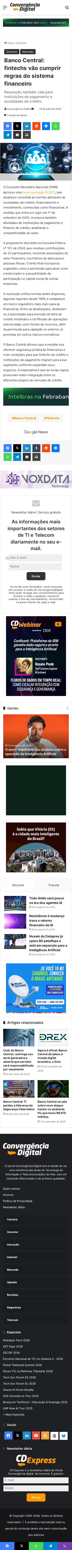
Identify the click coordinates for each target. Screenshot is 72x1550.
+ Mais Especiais (13, 1414)
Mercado (27, 51)
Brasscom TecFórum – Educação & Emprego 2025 (35, 1402)
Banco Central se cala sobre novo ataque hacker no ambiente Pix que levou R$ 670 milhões (52, 1109)
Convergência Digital (19, 108)
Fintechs (52, 418)
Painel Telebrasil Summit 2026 (22, 1365)
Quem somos (11, 1188)
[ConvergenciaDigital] (25, 7)
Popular (54, 885)
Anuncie (8, 1194)
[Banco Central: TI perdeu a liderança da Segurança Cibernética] (18, 1089)
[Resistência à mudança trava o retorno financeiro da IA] (15, 921)
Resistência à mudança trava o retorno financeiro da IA (46, 920)
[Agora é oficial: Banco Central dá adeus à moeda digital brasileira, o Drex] (53, 1037)
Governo (21, 42)
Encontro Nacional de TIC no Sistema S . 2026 (33, 1358)
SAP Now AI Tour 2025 (17, 1408)
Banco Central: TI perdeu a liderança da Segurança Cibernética (18, 1105)
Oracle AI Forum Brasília (18, 1389)
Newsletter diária (14, 1207)
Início (10, 42)
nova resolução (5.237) (38, 192)
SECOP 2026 (11, 1352)
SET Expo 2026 (13, 1346)
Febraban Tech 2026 (16, 1340)
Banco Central (25, 418)
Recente (18, 885)
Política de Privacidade (17, 1201)
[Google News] (36, 432)
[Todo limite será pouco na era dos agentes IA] (15, 903)
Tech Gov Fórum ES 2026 (19, 1377)
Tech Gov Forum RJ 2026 (19, 1383)
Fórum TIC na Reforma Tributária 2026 (28, 1371)
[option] (36, 736)
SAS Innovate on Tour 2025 (21, 1396)
